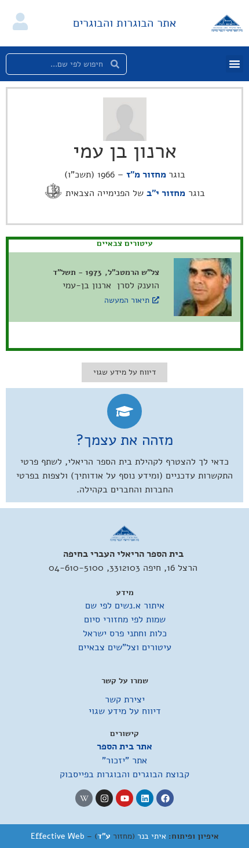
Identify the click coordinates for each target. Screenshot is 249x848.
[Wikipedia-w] (84, 798)
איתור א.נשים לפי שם (124, 605)
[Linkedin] (144, 798)
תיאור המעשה (126, 300)
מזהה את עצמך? (124, 440)
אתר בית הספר (124, 746)
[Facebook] (165, 798)
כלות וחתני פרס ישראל (125, 633)
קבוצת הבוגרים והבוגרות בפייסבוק (124, 774)
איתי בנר (151, 836)
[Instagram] (104, 798)
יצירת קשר (125, 699)
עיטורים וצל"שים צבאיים (124, 647)
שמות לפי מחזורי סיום (125, 619)
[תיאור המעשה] (155, 299)
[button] (234, 64)
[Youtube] (124, 798)
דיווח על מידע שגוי (125, 711)
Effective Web (58, 836)
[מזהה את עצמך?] (124, 411)
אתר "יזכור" (124, 760)
